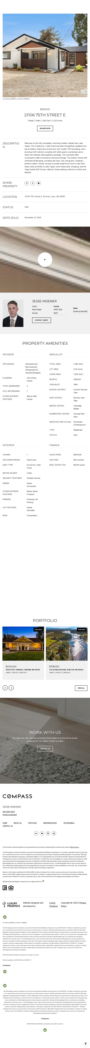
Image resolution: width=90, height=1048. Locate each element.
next (16, 91)
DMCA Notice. (74, 847)
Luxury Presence (53, 904)
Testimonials (68, 823)
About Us (18, 823)
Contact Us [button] (45, 749)
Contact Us (8, 826)
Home (5, 823)
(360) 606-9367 (58, 311)
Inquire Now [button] (45, 128)
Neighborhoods (50, 823)
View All (81, 688)
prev (10, 91)
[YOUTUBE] (42, 833)
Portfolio (32, 823)
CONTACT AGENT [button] (41, 320)
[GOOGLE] (48, 833)
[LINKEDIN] (36, 833)
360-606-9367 (9, 812)
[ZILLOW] (54, 833)
